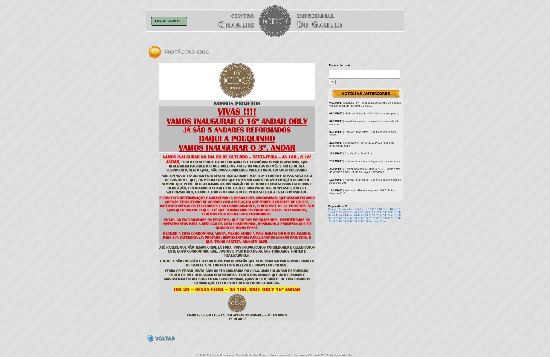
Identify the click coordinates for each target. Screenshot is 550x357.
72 (377, 218)
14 (383, 209)
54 (384, 215)
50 (369, 215)
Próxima (373, 221)
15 (387, 209)
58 (399, 215)
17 (394, 209)
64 (348, 218)
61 (337, 218)
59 (329, 218)
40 (333, 215)
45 (351, 215)
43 (344, 215)
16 (391, 209)
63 (344, 218)
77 (395, 218)
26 (355, 212)
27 (359, 212)
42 (340, 215)
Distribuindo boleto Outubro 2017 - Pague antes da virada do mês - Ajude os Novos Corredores (364, 171)
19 (329, 212)
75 (388, 218)
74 (384, 218)
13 (380, 209)
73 (380, 218)
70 (369, 218)
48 (362, 215)
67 (359, 218)
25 (351, 212)
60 (333, 218)
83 (344, 221)
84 (348, 221)
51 (373, 215)
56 (391, 215)
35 (388, 212)
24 (348, 212)
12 (376, 209)
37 (395, 212)
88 (362, 221)
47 (359, 215)
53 (380, 215)
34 (384, 212)
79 (329, 221)
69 (366, 218)
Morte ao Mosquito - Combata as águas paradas (373, 113)
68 (362, 218)
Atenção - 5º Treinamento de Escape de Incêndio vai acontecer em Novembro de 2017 (365, 104)
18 (398, 209)
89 (366, 221)
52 (377, 215)
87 (359, 221)
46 (355, 215)
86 (355, 221)
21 (337, 212)
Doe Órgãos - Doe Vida (358, 153)
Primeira (333, 209)
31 (373, 212)
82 (340, 221)
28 (362, 212)
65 (351, 218)
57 (395, 215)
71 (373, 218)
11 (373, 209)
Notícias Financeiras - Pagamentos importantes (372, 161)
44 (348, 215)
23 (344, 212)
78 (399, 218)
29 (366, 212)
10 (369, 209)
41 (337, 215)
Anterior (343, 209)
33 (380, 212)
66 (355, 218)
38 (399, 212)
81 (337, 221)
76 (391, 218)
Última (382, 221)
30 (369, 212)
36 (391, 212)
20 (333, 212)
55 (388, 215)
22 (340, 212)
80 (333, 221)
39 (329, 215)
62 (340, 218)
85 (351, 221)
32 (377, 212)
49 (366, 215)
